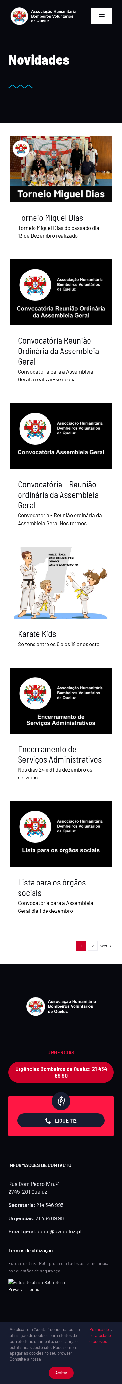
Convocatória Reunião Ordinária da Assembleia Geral (58, 350)
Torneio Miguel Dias (50, 217)
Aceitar (61, 1372)
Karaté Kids (37, 633)
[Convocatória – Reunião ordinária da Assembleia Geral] (61, 436)
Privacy (15, 1289)
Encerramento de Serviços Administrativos (60, 753)
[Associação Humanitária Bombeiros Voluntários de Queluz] (43, 9)
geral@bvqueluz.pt (60, 1231)
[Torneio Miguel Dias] (61, 169)
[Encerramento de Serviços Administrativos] (61, 701)
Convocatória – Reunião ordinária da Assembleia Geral (58, 494)
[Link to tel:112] (61, 1101)
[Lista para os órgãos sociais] (61, 834)
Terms (33, 1289)
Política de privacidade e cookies (100, 1335)
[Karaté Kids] (61, 583)
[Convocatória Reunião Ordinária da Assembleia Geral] (61, 292)
